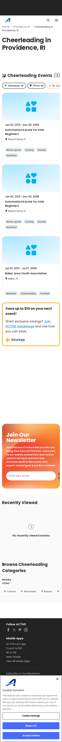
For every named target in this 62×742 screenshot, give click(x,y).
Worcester (30, 591)
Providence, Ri (21, 26)
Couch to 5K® (14, 648)
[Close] (57, 679)
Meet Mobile (13, 657)
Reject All (30, 725)
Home (5, 26)
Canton (11, 591)
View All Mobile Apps (18, 661)
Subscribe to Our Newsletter (23, 673)
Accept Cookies (31, 735)
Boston (48, 591)
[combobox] (14, 86)
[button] (36, 86)
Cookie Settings (31, 715)
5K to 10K (11, 652)
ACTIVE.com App (16, 644)
